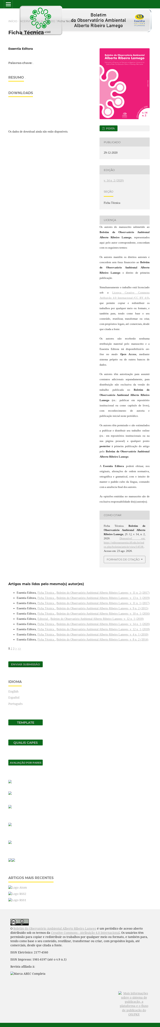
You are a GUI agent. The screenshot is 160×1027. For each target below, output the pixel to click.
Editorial (43, 618)
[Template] (25, 724)
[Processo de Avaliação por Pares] (25, 764)
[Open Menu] (8, 4)
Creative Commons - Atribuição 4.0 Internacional (85, 933)
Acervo (26, 21)
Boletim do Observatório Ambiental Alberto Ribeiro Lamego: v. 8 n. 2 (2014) (102, 639)
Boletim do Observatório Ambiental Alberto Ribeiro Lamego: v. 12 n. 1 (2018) (97, 618)
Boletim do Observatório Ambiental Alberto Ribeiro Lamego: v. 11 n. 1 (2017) (103, 603)
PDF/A (110, 128)
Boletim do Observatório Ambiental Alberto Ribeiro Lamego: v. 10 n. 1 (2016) (103, 613)
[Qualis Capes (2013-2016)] (25, 744)
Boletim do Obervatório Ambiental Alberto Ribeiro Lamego (54, 928)
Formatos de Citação (123, 559)
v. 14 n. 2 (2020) (44, 21)
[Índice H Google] (10, 843)
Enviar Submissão (25, 664)
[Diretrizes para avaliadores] (10, 825)
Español (13, 697)
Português (15, 704)
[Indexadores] (10, 782)
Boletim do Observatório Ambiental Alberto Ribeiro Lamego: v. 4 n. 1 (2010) (102, 634)
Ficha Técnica (46, 592)
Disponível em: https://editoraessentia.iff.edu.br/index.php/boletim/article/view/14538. (124, 542)
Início (12, 21)
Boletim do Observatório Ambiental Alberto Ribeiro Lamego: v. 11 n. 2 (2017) (103, 592)
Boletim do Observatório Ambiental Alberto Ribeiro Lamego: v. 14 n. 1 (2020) (103, 624)
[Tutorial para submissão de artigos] (10, 794)
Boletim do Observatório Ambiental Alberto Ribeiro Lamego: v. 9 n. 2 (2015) (102, 608)
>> (19, 648)
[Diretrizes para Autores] (10, 807)
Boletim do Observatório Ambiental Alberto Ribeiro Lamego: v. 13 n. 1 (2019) (103, 598)
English (13, 691)
